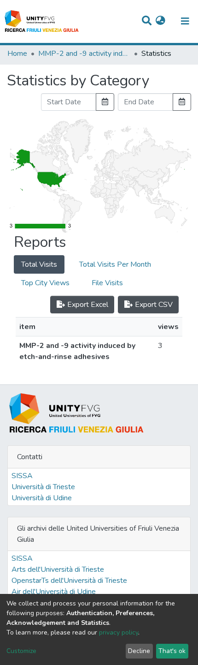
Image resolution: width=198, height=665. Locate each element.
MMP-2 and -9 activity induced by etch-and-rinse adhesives (84, 53)
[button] (160, 21)
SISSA (22, 476)
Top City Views (45, 283)
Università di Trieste (43, 487)
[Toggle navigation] (185, 21)
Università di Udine (42, 498)
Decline (139, 651)
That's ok (172, 651)
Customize (21, 651)
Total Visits (39, 264)
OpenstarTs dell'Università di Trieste (69, 580)
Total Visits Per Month (115, 264)
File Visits (107, 283)
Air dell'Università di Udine (54, 592)
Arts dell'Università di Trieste (58, 569)
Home (17, 53)
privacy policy (118, 632)
